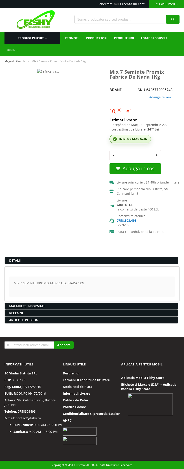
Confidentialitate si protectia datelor (91, 413)
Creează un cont (132, 4)
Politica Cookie (74, 407)
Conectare (105, 4)
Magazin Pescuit (14, 61)
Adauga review (160, 97)
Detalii (15, 260)
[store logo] (35, 20)
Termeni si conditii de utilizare (86, 380)
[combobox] (127, 19)
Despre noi (71, 373)
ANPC (67, 420)
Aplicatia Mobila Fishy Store (142, 378)
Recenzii (16, 313)
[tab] (91, 260)
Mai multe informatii (27, 306)
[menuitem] (12, 50)
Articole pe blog (23, 320)
